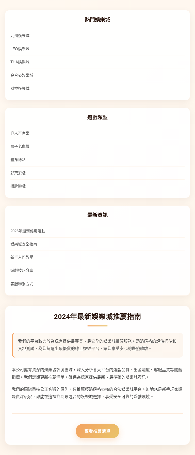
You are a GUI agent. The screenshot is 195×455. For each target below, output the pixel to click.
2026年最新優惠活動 (27, 231)
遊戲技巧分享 (21, 270)
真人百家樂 (19, 133)
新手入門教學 (21, 257)
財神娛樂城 (19, 88)
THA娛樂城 (19, 62)
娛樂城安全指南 (23, 244)
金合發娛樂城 (21, 75)
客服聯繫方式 (21, 284)
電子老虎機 (19, 146)
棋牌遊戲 (18, 186)
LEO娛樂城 (19, 49)
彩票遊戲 (18, 173)
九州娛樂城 (19, 35)
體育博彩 (18, 159)
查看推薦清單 (97, 431)
